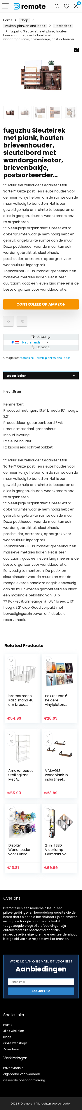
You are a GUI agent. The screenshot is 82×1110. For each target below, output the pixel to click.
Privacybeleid (13, 1068)
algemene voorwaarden (21, 1074)
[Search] (57, 6)
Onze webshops (15, 1043)
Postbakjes (63, 26)
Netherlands (31, 342)
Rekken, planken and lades (25, 26)
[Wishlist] (66, 6)
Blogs (7, 1037)
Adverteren (11, 1049)
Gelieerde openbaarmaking (24, 1080)
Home (7, 20)
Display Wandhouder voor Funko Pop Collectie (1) (19, 854)
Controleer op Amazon (41, 304)
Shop (24, 20)
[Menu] (5, 6)
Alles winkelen (13, 1031)
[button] (76, 50)
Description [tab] (16, 376)
